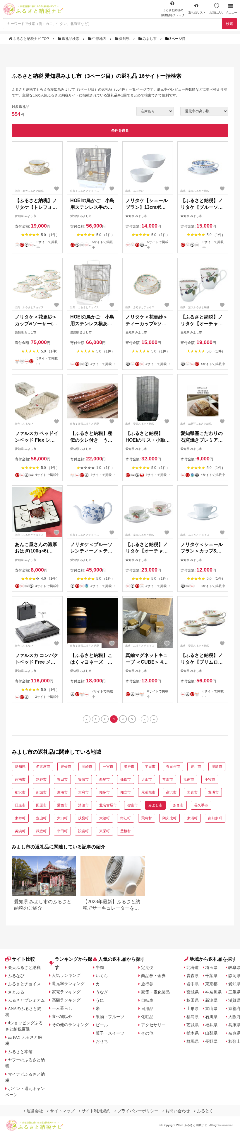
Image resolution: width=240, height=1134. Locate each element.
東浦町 (192, 818)
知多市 (104, 792)
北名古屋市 (108, 805)
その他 (147, 1033)
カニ (100, 984)
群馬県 (192, 1041)
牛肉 (100, 967)
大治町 (104, 818)
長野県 (211, 1041)
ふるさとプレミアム (26, 1000)
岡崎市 (87, 767)
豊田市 (62, 779)
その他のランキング (70, 1025)
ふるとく (205, 1110)
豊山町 (41, 818)
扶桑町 (83, 818)
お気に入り (216, 12)
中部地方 (99, 39)
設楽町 (83, 831)
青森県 (192, 976)
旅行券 (147, 984)
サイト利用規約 (96, 1110)
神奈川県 (213, 992)
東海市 (62, 792)
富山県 (211, 1008)
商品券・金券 (153, 976)
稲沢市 (20, 792)
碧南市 (20, 779)
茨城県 (192, 1025)
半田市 (150, 767)
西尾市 (104, 779)
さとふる (16, 992)
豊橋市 (66, 767)
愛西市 (62, 805)
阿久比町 (169, 818)
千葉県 (211, 976)
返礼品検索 (70, 39)
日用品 (147, 1008)
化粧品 (147, 1017)
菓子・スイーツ (110, 1033)
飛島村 (146, 818)
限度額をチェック (173, 13)
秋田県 (192, 1000)
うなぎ (102, 992)
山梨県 (211, 1033)
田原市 (41, 805)
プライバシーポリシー (137, 1110)
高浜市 (171, 792)
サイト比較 (23, 959)
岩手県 (192, 984)
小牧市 (210, 779)
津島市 (217, 767)
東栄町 (104, 831)
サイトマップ (62, 1110)
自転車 (147, 1000)
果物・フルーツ (110, 1017)
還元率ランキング (68, 984)
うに (100, 1000)
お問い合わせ (177, 1110)
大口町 (62, 818)
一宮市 (108, 767)
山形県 (192, 1008)
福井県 (211, 1025)
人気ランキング (66, 975)
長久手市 (201, 805)
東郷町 (20, 818)
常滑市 (167, 779)
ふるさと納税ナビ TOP (31, 39)
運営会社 (35, 1110)
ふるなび (16, 976)
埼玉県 (211, 967)
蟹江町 (125, 818)
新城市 (41, 792)
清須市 (83, 805)
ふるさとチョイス (24, 984)
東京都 (211, 984)
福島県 (192, 1017)
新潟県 (211, 1000)
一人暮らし (62, 1008)
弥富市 (132, 805)
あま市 (178, 805)
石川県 (211, 1017)
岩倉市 (192, 792)
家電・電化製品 (155, 992)
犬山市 (146, 779)
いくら (102, 976)
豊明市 (213, 792)
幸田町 (62, 831)
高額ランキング (66, 1000)
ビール (102, 1025)
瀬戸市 (129, 767)
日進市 (20, 805)
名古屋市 (43, 767)
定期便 (147, 967)
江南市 (189, 779)
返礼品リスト (197, 12)
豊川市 (196, 767)
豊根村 (125, 831)
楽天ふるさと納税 (24, 967)
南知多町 (215, 818)
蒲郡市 (125, 779)
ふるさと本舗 (20, 1052)
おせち (102, 1041)
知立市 (125, 792)
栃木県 (192, 1033)
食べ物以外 (62, 1016)
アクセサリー (153, 1025)
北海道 (192, 967)
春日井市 (173, 767)
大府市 (83, 792)
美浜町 (20, 831)
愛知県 (124, 39)
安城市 (83, 779)
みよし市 (149, 39)
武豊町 (41, 831)
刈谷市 (41, 779)
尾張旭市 (148, 792)
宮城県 (192, 992)
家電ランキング (66, 992)
